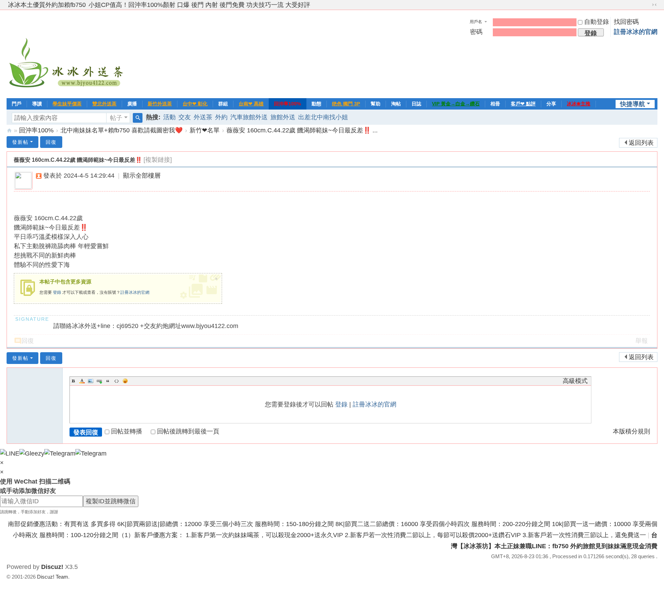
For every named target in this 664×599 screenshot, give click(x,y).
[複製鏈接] (158, 159)
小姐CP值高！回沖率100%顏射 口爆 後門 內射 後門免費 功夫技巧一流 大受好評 (199, 4)
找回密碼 (626, 21)
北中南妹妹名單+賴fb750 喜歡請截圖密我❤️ (122, 130)
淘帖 (396, 103)
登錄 (57, 292)
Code (116, 380)
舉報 (641, 340)
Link (99, 380)
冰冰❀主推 (578, 103)
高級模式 (575, 380)
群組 (223, 103)
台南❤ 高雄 (251, 103)
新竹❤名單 (205, 130)
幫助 (375, 103)
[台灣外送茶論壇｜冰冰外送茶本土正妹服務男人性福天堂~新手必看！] (67, 53)
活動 (169, 117)
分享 (551, 103)
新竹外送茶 (160, 103)
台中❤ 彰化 (195, 103)
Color (82, 380)
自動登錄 (596, 21)
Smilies (125, 380)
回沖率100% (287, 103)
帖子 (116, 117)
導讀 (37, 103)
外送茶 (203, 117)
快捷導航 (632, 104)
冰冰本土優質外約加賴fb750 (47, 4)
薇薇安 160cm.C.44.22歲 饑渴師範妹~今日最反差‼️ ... (302, 130)
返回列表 (641, 142)
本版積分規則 (631, 431)
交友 (184, 117)
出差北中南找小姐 (323, 117)
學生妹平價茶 (67, 103)
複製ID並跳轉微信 (111, 501)
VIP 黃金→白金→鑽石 (456, 103)
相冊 (495, 103)
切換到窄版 (654, 5)
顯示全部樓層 (141, 175)
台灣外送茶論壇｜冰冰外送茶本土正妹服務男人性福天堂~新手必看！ (9, 130)
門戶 (16, 103)
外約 (221, 117)
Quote (107, 380)
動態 (316, 103)
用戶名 (476, 21)
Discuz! (52, 566)
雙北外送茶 (104, 103)
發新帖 (20, 142)
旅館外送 (282, 117)
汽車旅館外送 (249, 117)
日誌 (416, 103)
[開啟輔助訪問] (647, 5)
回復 (51, 142)
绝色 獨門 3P (346, 103)
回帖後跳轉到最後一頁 (188, 431)
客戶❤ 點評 (523, 103)
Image (90, 380)
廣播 (132, 103)
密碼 (476, 31)
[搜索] (137, 118)
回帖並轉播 (126, 431)
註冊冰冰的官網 (635, 31)
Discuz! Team (52, 577)
